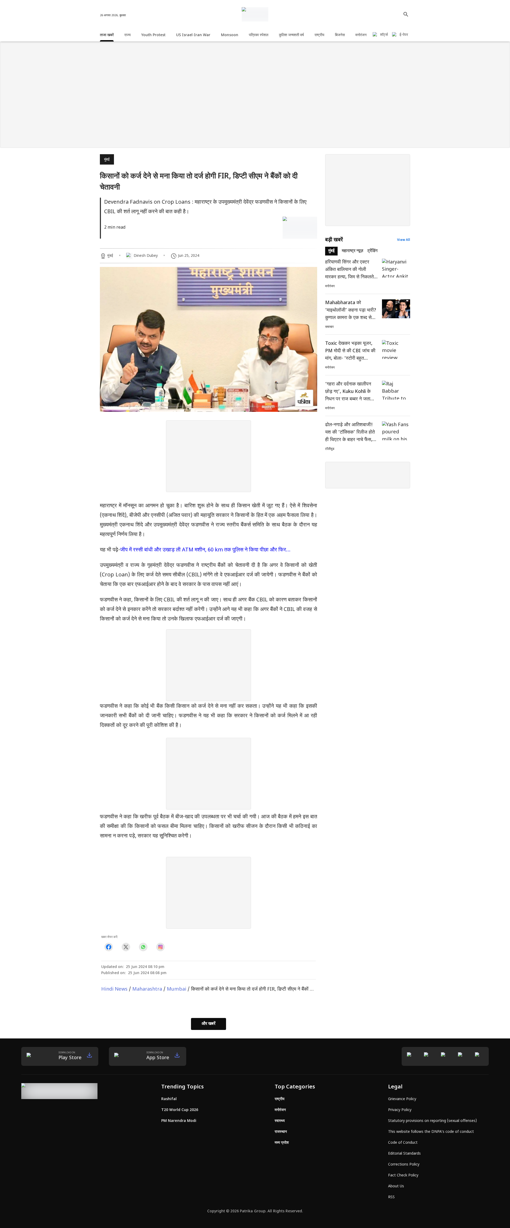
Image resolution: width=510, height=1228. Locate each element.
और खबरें (208, 1024)
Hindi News (114, 989)
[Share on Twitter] (125, 947)
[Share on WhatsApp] (143, 947)
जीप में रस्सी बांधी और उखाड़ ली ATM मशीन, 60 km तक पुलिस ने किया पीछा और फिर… (205, 550)
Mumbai (176, 989)
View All (403, 240)
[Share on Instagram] (160, 947)
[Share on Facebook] (108, 947)
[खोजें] (406, 14)
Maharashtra (147, 989)
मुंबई (107, 159)
